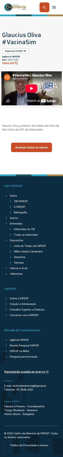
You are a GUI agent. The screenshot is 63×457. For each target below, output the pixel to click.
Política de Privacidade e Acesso (29, 445)
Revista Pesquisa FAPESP (24, 345)
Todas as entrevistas (26, 234)
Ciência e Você (18, 268)
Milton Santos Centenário (28, 251)
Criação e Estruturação (23, 303)
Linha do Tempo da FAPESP (30, 245)
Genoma (19, 262)
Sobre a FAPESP (19, 298)
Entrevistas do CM (24, 229)
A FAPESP (19, 206)
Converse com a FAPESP (24, 315)
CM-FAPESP (21, 201)
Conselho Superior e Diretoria (27, 309)
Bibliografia (20, 212)
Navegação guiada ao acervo (24, 371)
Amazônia (19, 257)
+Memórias (16, 273)
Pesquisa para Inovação (24, 356)
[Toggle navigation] (54, 7)
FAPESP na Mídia (19, 351)
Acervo (14, 217)
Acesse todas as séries (31, 147)
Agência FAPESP (19, 339)
